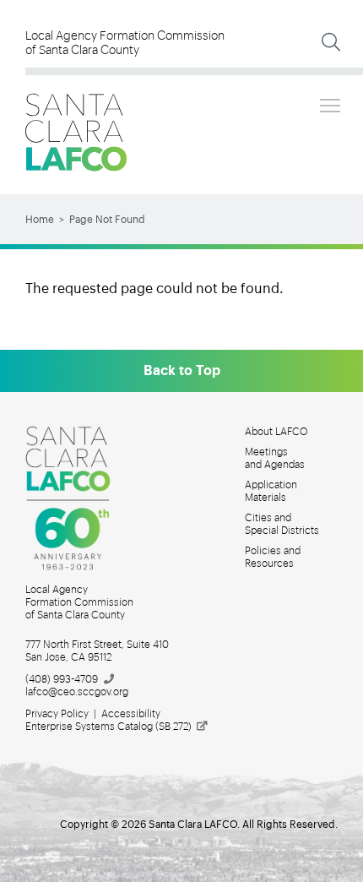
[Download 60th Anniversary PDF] (78, 498)
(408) (61, 679)
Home (39, 220)
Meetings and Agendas (275, 458)
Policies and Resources (273, 557)
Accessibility (130, 714)
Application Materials (271, 491)
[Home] (76, 132)
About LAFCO (276, 432)
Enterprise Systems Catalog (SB (108, 726)
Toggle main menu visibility (330, 105)
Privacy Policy (57, 714)
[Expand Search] (331, 42)
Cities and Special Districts (282, 524)
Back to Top (182, 371)
